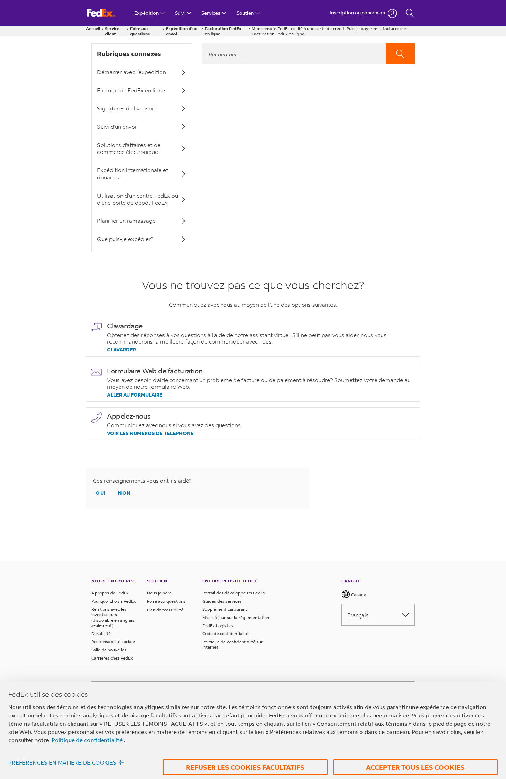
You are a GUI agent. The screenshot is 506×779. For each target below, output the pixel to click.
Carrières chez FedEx (112, 658)
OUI (101, 492)
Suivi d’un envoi (116, 126)
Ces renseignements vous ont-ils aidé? (142, 480)
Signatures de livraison (126, 108)
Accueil (93, 28)
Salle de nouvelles (108, 649)
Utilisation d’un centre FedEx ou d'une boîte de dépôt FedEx (137, 199)
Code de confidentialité (225, 633)
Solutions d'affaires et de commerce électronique (128, 148)
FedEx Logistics (217, 625)
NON (124, 492)
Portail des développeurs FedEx (233, 593)
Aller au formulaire (134, 394)
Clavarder (121, 349)
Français (358, 615)
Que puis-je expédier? (125, 238)
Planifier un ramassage (126, 220)
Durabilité (101, 633)
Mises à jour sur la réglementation (235, 617)
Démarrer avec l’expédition (131, 71)
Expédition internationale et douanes (132, 173)
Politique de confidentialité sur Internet (232, 644)
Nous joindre (159, 593)
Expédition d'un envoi (181, 31)
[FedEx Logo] (107, 13)
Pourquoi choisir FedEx (113, 601)
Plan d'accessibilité (165, 609)
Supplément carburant (224, 609)
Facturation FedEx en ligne (223, 31)
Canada (358, 594)
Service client (112, 31)
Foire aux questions (140, 31)
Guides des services (222, 601)
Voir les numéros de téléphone (150, 433)
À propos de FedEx (110, 593)
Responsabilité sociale (113, 641)
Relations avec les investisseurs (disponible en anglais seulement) (112, 617)
